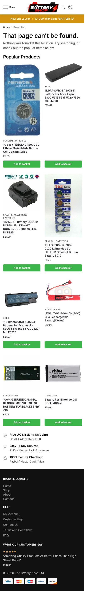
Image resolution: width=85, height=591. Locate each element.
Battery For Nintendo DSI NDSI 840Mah (61, 401)
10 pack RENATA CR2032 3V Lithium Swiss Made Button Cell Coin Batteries (21, 148)
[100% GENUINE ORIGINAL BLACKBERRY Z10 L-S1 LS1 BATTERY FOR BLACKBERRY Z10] (21, 373)
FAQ (6, 535)
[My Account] (70, 7)
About (7, 494)
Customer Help (13, 519)
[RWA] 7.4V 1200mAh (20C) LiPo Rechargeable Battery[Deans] (62, 317)
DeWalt (7, 215)
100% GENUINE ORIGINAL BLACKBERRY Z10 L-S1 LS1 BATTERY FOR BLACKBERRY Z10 (21, 405)
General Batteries (14, 140)
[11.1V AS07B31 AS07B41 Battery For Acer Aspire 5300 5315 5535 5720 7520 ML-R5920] (63, 73)
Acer (48, 86)
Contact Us (10, 524)
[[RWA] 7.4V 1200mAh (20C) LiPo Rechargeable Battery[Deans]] (63, 292)
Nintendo (51, 395)
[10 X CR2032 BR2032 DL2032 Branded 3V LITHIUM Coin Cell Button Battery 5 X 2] (63, 205)
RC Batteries (52, 309)
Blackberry (10, 395)
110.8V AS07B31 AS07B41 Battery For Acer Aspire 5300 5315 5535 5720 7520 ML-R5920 (21, 327)
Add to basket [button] (22, 163)
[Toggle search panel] (63, 7)
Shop (6, 490)
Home (6, 27)
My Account (11, 514)
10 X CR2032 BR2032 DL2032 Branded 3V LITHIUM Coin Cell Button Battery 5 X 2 (61, 250)
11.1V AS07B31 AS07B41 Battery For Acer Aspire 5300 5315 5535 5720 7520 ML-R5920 (62, 96)
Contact (8, 499)
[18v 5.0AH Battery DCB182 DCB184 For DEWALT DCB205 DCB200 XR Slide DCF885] (21, 192)
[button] (78, 7)
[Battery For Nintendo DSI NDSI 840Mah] (63, 373)
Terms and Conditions (17, 530)
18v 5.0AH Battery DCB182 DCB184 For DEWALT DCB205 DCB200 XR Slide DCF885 (20, 227)
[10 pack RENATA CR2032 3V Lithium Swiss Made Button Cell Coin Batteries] (21, 100)
